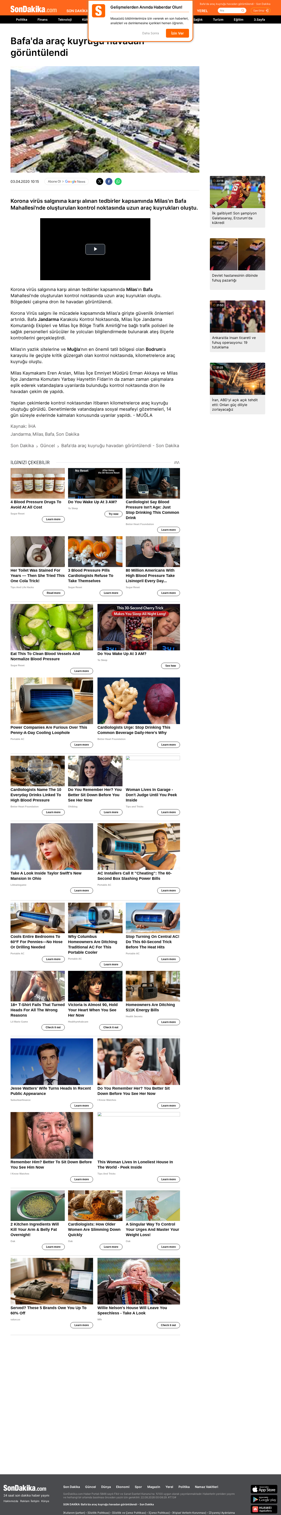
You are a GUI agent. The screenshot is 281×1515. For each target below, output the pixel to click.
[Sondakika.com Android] (264, 1499)
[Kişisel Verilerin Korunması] (189, 1512)
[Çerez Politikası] (159, 1512)
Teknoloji (65, 19)
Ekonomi (123, 1487)
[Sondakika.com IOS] (264, 1489)
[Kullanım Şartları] (74, 1512)
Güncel (90, 1487)
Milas (131, 289)
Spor (138, 1487)
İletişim (35, 1501)
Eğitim (238, 19)
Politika (21, 19)
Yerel (169, 1487)
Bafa (148, 289)
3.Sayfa (259, 19)
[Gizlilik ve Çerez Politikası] (129, 1512)
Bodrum (154, 349)
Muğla (73, 349)
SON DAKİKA (77, 11)
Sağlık (198, 19)
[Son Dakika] (34, 9)
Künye (45, 1501)
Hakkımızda (11, 1501)
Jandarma (48, 319)
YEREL (202, 11)
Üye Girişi (258, 10)
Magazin (153, 1487)
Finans (43, 19)
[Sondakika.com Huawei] (264, 1509)
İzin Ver (177, 33)
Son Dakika (71, 1487)
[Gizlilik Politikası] (99, 1512)
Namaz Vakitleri (206, 1487)
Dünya (106, 1487)
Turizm (218, 19)
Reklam (24, 1501)
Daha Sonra (150, 33)
